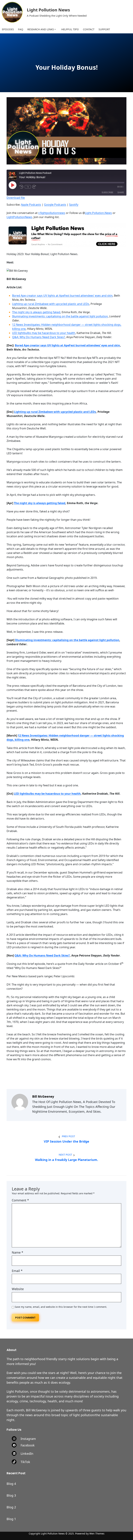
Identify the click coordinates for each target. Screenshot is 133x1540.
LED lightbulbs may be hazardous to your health (43, 333)
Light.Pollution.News (98, 213)
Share (120, 192)
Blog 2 (11, 1507)
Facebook (28, 1445)
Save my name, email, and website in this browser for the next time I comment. (61, 1306)
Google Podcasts (55, 204)
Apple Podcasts (31, 204)
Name (17, 1252)
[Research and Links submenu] (55, 29)
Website (18, 1289)
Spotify (73, 204)
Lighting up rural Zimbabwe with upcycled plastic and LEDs (50, 304)
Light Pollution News (48, 10)
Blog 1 (11, 1519)
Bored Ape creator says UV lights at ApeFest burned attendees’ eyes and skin (62, 295)
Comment (20, 1200)
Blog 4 (11, 1484)
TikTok (25, 1462)
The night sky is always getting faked (36, 312)
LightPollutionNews (19, 217)
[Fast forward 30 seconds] (34, 187)
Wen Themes (96, 1533)
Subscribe (107, 192)
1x (28, 187)
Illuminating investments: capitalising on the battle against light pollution (60, 316)
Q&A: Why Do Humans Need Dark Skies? (38, 337)
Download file (16, 198)
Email (17, 1271)
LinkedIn (27, 1453)
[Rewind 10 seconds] (21, 187)
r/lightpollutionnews (51, 213)
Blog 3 (11, 1495)
